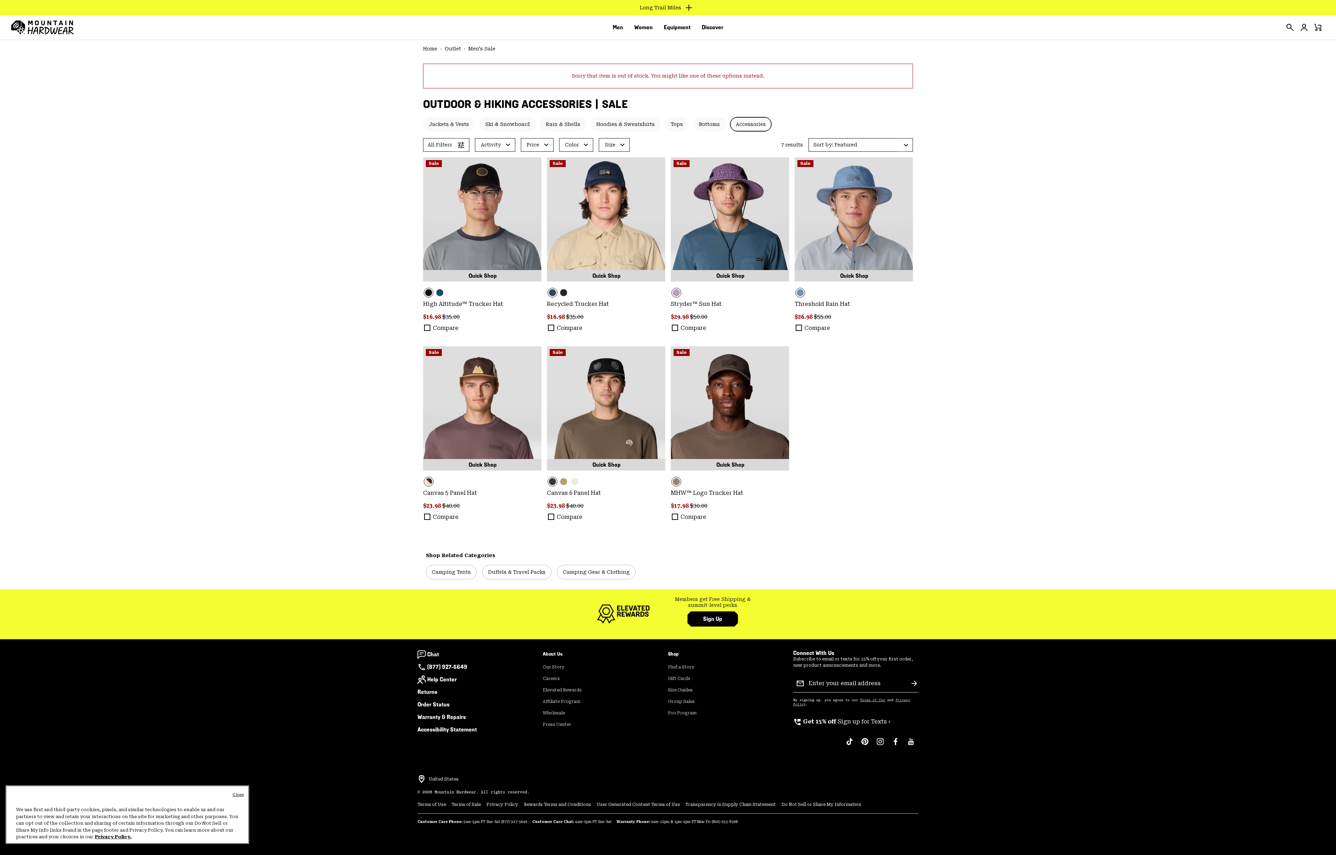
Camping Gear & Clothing (596, 572)
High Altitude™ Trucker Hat (463, 304)
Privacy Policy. (113, 836)
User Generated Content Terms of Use (638, 804)
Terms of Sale (466, 804)
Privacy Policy (502, 804)
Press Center (557, 724)
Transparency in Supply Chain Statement (730, 804)
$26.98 (804, 317)
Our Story (554, 667)
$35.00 (451, 317)
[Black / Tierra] (606, 408)
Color (572, 145)
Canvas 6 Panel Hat (574, 493)
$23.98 (432, 505)
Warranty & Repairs (442, 717)
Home (430, 49)
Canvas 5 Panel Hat (450, 493)
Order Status (434, 704)
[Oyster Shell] (575, 481)
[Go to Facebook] (895, 745)
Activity (491, 145)
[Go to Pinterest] (865, 745)
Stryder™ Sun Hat (696, 304)
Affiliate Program (561, 701)
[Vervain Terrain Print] (730, 219)
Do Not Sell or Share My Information (821, 804)
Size (610, 145)
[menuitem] (618, 27)
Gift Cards (679, 678)
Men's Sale (481, 49)
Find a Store (681, 667)
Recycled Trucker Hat (578, 304)
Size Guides (680, 690)
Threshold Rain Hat (822, 304)
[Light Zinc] (854, 219)
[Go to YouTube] (910, 745)
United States (444, 779)
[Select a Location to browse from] (422, 779)
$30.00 (698, 505)
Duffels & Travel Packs (517, 572)
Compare (446, 328)
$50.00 (698, 317)
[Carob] (482, 408)
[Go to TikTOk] (849, 745)
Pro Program (682, 713)
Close (238, 794)
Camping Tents (451, 572)
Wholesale (554, 713)
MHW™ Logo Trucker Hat (707, 493)
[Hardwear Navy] (606, 219)
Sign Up (712, 619)
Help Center (442, 679)
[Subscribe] (914, 683)
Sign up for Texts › (841, 721)
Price (533, 145)
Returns (427, 692)
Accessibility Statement (447, 729)
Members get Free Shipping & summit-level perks (713, 602)
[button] (861, 145)
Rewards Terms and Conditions (557, 804)
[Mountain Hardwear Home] (42, 27)
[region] (127, 814)
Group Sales (681, 701)
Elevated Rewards (562, 690)
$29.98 (680, 317)
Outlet (453, 49)
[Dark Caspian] (440, 293)
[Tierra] (730, 408)
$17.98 (680, 505)
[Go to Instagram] (880, 745)
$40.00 (451, 505)
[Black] (482, 219)
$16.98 (432, 317)
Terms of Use (872, 700)
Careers (551, 678)
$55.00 (822, 317)
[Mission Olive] (563, 481)
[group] (712, 602)
